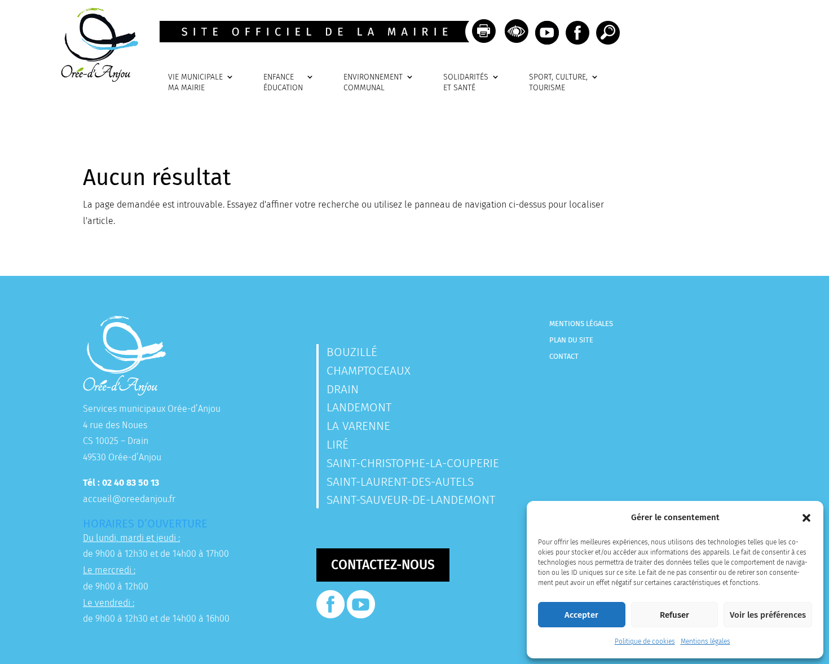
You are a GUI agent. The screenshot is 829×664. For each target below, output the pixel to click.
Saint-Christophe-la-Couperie (413, 463)
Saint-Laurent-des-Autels (400, 481)
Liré (338, 444)
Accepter (581, 615)
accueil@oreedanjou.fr (129, 499)
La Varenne (358, 426)
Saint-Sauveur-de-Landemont (411, 499)
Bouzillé (352, 352)
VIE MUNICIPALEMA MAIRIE (195, 82)
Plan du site (571, 340)
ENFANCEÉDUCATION (283, 82)
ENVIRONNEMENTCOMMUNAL (373, 82)
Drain (343, 389)
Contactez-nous (383, 565)
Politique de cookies (645, 641)
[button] (806, 518)
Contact (564, 356)
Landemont (359, 407)
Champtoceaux (369, 370)
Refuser (674, 615)
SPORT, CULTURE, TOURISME (558, 82)
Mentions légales (705, 641)
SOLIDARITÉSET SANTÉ (465, 82)
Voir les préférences (768, 615)
